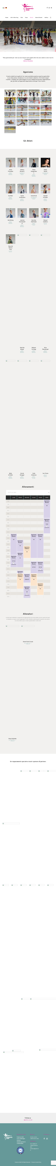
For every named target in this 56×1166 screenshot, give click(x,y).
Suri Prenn (45, 473)
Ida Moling (10, 220)
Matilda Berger (22, 348)
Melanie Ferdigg (34, 348)
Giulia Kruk (34, 196)
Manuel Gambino (45, 221)
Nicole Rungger (22, 474)
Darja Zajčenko (12, 738)
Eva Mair (10, 196)
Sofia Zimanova (33, 474)
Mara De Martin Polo (10, 247)
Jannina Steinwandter (22, 221)
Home (24, 38)
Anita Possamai (10, 170)
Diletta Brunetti (22, 170)
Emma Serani (45, 170)
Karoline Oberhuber (34, 221)
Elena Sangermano (34, 171)
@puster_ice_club (28, 1120)
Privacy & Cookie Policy (36, 1162)
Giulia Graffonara (22, 196)
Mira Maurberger (45, 348)
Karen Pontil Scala (28, 641)
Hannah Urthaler (45, 196)
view (10, 162)
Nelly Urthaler (10, 474)
